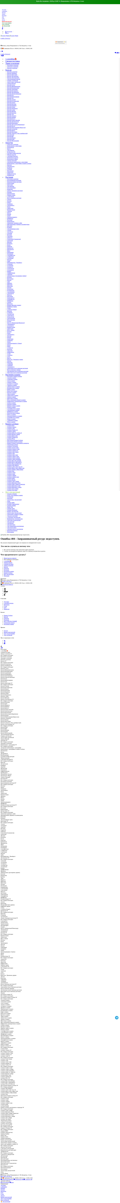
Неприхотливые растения (14, 182)
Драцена (9, 211)
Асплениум (10, 270)
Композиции (10, 221)
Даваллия (9, 350)
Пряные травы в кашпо (13, 405)
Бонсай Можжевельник (13, 86)
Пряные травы (11, 195)
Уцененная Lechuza (12, 444)
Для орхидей (10, 521)
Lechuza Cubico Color (13, 456)
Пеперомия (10, 252)
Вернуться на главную (10, 558)
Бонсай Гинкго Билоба (13, 120)
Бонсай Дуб (10, 114)
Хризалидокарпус (12, 217)
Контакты (4, 15)
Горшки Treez (11, 508)
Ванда (9, 149)
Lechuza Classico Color (13, 449)
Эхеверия (9, 365)
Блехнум (9, 349)
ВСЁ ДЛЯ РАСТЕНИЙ (10, 621)
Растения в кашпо (9, 571)
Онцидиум (10, 172)
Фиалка (9, 259)
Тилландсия (10, 314)
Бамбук (9, 271)
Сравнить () (28, 1179)
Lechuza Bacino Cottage (13, 434)
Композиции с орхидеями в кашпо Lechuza (19, 163)
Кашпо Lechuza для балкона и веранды (18, 443)
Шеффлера (10, 218)
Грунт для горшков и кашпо (15, 495)
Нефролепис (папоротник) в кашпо (17, 401)
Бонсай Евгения (11, 104)
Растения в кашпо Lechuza (14, 376)
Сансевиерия (10, 292)
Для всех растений (12, 516)
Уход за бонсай (5, 24)
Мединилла (10, 249)
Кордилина (10, 278)
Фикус (9, 212)
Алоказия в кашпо (12, 379)
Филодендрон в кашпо (13, 413)
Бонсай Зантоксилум (13, 121)
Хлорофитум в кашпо (13, 417)
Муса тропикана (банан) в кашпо (16, 400)
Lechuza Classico (11, 427)
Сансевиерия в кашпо (13, 410)
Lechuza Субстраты (12, 446)
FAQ (3, 17)
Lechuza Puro (10, 425)
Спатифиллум (11, 255)
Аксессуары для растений (14, 499)
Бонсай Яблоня (11, 111)
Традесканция (11, 318)
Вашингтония (11, 209)
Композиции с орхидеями (14, 146)
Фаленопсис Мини (12, 159)
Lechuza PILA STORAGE (14, 463)
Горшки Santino (11, 505)
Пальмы (9, 192)
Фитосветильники (12, 530)
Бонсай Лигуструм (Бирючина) (15, 124)
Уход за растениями (6, 22)
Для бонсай (10, 523)
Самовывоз (4, 11)
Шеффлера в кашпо (12, 411)
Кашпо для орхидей (12, 511)
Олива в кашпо (11, 403)
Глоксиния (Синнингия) (14, 239)
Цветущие (10, 184)
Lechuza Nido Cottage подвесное (16, 484)
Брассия (9, 165)
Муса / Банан (10, 330)
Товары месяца (8, 562)
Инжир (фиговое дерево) (14, 305)
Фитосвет (10, 498)
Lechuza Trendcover (12, 437)
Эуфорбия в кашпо (12, 420)
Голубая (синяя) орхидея (14, 153)
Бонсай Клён (10, 139)
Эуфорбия (10, 364)
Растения (9, 220)
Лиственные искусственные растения (17, 371)
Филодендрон (11, 320)
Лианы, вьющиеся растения (15, 190)
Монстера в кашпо (12, 398)
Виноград (10, 303)
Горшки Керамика (12, 510)
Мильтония (10, 171)
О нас (3, 18)
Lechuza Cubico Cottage (13, 458)
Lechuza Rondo (11, 480)
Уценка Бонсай (11, 83)
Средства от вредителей (14, 520)
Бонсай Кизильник (12, 123)
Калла (9, 245)
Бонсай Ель (10, 95)
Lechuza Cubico (11, 431)
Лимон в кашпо (11, 397)
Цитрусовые (10, 183)
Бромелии (10, 189)
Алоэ (8, 356)
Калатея (9, 277)
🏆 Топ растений (6, 25)
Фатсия (9, 336)
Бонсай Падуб (11, 126)
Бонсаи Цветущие (12, 74)
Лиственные (10, 186)
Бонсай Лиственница (13, 92)
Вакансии (6, 609)
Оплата (3, 14)
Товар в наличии (8, 565)
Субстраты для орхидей (13, 517)
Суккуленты (10, 196)
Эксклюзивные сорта (13, 229)
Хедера (9, 321)
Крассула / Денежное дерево (15, 359)
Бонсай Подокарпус (12, 91)
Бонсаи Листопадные (13, 77)
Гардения (9, 236)
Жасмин (9, 242)
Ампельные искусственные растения (17, 368)
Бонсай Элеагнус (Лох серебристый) (17, 133)
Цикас (9, 202)
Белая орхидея (11, 151)
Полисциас (10, 289)
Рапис (9, 207)
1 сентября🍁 (7, 561)
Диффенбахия (11, 273)
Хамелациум (10, 298)
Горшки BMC (11, 502)
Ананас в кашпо (11, 382)
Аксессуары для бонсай (13, 82)
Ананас (9, 302)
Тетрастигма (10, 317)
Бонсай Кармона (11, 105)
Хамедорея (10, 339)
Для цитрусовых (11, 527)
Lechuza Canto (11, 474)
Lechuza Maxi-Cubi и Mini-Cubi (15, 468)
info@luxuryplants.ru (7, 584)
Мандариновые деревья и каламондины (18, 224)
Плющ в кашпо (11, 407)
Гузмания (9, 312)
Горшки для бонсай (12, 80)
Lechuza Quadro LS (12, 430)
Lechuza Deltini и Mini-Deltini (15, 469)
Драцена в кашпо (12, 385)
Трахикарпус (10, 205)
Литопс (9, 361)
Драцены (9, 274)
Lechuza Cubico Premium (14, 459)
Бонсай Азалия (11, 99)
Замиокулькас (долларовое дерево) (16, 276)
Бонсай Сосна (11, 85)
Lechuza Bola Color (12, 436)
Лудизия (9, 169)
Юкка (8, 346)
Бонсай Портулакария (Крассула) (16, 127)
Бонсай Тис (10, 98)
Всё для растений (9, 574)
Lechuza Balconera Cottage (14, 487)
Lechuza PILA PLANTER (14, 460)
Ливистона (10, 208)
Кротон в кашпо (11, 392)
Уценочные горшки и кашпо (15, 514)
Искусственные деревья (13, 369)
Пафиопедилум (11, 173)
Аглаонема (10, 265)
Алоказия (9, 264)
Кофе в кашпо (11, 389)
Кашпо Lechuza (8, 573)
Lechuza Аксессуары (13, 447)
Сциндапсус (10, 315)
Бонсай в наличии (12, 71)
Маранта (9, 283)
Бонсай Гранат (11, 102)
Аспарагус (10, 267)
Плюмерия (10, 253)
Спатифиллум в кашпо (13, 408)
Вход (7, 33)
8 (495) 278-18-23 (5, 38)
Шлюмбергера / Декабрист (14, 262)
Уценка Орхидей (12, 160)
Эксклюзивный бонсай (13, 79)
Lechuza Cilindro (11, 475)
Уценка (9, 199)
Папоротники (11, 193)
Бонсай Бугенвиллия (13, 101)
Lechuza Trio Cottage (12, 488)
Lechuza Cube (11, 428)
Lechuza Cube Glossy (13, 452)
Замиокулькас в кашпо (13, 386)
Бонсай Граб (10, 135)
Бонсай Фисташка (12, 132)
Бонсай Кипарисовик (13, 88)
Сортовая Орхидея (12, 156)
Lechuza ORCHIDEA (13, 465)
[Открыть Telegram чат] (3, 27)
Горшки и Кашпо (12, 494)
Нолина (9, 201)
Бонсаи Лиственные (12, 76)
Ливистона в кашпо (12, 395)
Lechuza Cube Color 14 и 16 (14, 466)
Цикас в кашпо (11, 419)
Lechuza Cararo (11, 472)
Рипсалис (9, 362)
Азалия (9, 230)
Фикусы (9, 295)
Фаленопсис (10, 147)
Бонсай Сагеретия (12, 129)
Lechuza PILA (11, 438)
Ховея (9, 215)
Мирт (8, 251)
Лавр (8, 281)
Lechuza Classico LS (12, 450)
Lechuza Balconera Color (13, 485)
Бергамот (9, 226)
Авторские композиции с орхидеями (17, 162)
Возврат (4, 12)
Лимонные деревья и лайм (14, 223)
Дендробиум (10, 150)
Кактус (9, 358)
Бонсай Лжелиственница (14, 93)
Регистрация (9, 31)
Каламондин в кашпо (13, 388)
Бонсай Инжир (11, 137)
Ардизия (9, 233)
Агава (9, 353)
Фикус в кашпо (11, 414)
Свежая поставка (8, 564)
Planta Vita (10, 507)
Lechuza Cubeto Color (13, 477)
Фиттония (10, 296)
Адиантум (10, 347)
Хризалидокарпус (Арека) (14, 343)
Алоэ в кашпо (11, 380)
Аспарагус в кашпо (12, 383)
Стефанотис (10, 256)
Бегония (9, 234)
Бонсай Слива (11, 110)
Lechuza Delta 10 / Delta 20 (14, 433)
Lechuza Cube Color (12, 455)
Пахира (9, 287)
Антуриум (10, 231)
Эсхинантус (10, 325)
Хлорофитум (10, 299)
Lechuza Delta (11, 478)
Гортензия (10, 240)
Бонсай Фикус (11, 130)
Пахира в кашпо (11, 404)
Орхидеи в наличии (12, 66)
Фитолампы (10, 532)
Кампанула (10, 248)
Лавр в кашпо (11, 394)
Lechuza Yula (10, 471)
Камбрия (9, 168)
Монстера (10, 286)
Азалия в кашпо (11, 378)
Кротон (9, 280)
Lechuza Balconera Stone (13, 483)
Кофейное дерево (12, 306)
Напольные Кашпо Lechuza (14, 441)
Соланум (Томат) (12, 309)
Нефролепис (10, 352)
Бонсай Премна (11, 117)
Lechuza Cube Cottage (13, 481)
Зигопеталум (10, 166)
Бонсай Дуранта (11, 115)
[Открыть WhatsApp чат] (3, 28)
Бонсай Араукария (12, 89)
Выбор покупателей (7, 21)
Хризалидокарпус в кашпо (14, 416)
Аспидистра (10, 268)
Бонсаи (6, 567)
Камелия (9, 246)
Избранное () (19, 1179)
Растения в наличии (12, 65)
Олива (9, 308)
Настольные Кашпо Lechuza (15, 440)
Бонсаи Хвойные (12, 73)
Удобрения (10, 496)
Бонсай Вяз (10, 136)
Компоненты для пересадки (15, 518)
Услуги (3, 20)
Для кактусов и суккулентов (15, 529)
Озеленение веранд (9, 622)
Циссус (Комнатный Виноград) (16, 322)
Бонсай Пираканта (12, 108)
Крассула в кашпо (12, 391)
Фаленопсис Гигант (12, 157)
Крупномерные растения (14, 180)
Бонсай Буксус (11, 118)
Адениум (9, 355)
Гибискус (9, 237)
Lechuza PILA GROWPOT (14, 462)
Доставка (4, 9)
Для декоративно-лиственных (15, 526)
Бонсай (6, 617)
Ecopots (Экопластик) (13, 504)
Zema (8, 501)
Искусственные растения (14, 198)
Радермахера (10, 290)
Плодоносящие (11, 187)
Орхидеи (6, 568)
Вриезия (9, 311)
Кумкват (9, 227)
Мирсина (9, 284)
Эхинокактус (11, 367)
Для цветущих (11, 524)
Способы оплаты (8, 603)
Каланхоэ (9, 243)
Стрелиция (10, 258)
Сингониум (10, 293)
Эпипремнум (11, 324)
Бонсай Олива (11, 107)
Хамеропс (10, 204)
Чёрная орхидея (11, 154)
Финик (9, 214)
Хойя (8, 261)
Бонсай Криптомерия (13, 96)
